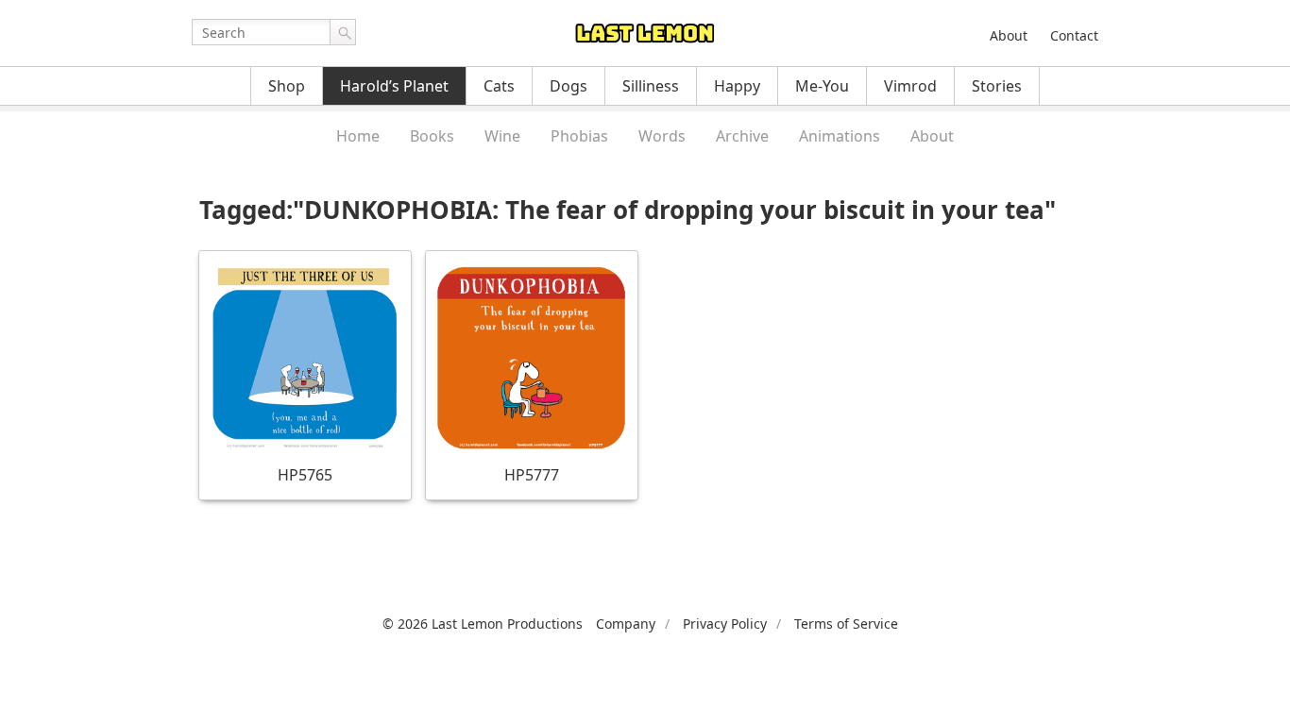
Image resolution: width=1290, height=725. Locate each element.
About (1008, 35)
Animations (839, 136)
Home (358, 136)
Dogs (568, 86)
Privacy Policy (725, 623)
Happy (737, 86)
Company (625, 623)
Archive (742, 136)
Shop (286, 86)
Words (662, 136)
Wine (502, 136)
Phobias (579, 136)
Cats (499, 86)
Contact (1074, 35)
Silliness (650, 86)
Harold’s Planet (394, 86)
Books (432, 136)
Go (343, 32)
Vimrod (910, 86)
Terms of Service (846, 623)
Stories (997, 86)
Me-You (822, 86)
